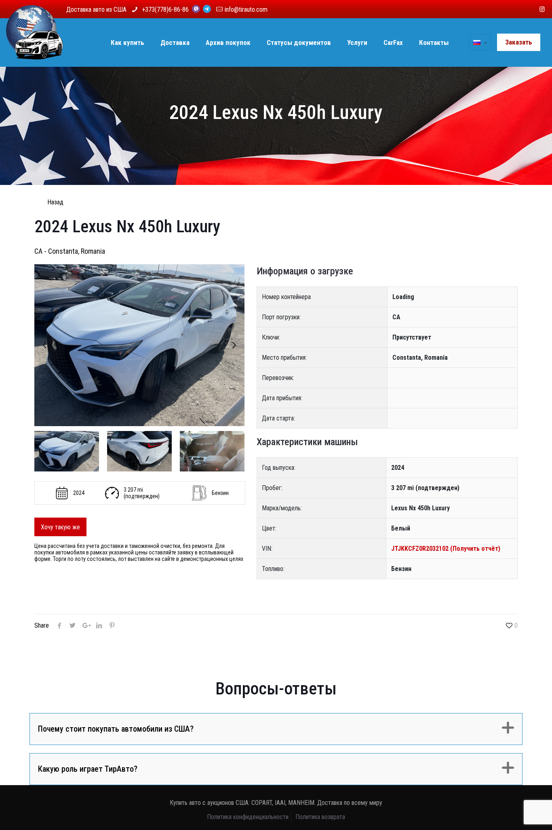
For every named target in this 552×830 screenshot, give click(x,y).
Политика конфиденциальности (248, 817)
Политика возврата (320, 817)
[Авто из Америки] (34, 42)
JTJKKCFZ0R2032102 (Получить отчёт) (445, 548)
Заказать (518, 42)
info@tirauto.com (246, 9)
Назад (55, 202)
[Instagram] (542, 9)
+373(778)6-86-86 (166, 9)
